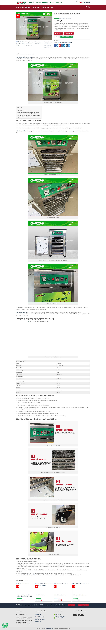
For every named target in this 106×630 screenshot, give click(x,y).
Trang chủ (31, 2)
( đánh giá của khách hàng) (65, 18)
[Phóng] (18, 38)
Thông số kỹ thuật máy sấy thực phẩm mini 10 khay (28, 112)
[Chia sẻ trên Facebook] (55, 45)
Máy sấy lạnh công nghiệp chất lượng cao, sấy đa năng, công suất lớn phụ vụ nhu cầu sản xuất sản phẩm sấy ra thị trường (24, 595)
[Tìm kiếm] (61, 2)
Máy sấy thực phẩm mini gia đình (24, 110)
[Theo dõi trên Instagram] (76, 615)
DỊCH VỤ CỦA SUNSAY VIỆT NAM (25, 117)
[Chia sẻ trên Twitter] (57, 45)
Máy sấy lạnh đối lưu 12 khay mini (80, 595)
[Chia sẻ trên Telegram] (69, 45)
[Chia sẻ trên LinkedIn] (64, 45)
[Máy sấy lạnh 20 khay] (43, 588)
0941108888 (87, 2)
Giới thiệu (38, 2)
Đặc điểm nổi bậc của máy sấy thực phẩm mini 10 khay (29, 115)
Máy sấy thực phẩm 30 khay (60, 595)
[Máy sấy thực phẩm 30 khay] (62, 588)
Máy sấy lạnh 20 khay (40, 595)
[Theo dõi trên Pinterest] (83, 615)
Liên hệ (57, 2)
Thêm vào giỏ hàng (67, 36)
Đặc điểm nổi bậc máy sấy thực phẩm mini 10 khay (28, 113)
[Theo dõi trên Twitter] (79, 615)
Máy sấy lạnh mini (47, 7)
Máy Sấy (59, 42)
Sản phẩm (44, 2)
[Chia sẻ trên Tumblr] (67, 45)
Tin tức (51, 2)
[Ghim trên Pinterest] (60, 45)
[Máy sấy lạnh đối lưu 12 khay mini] (81, 588)
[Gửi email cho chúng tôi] (81, 615)
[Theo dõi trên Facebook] (74, 615)
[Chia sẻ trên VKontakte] (62, 45)
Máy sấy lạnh (36, 7)
